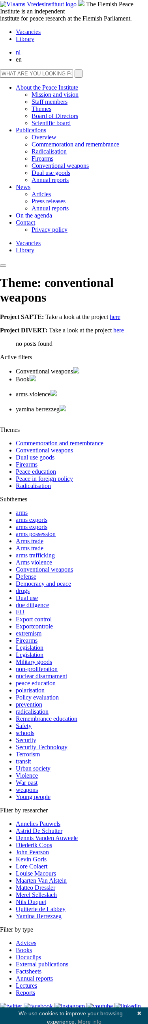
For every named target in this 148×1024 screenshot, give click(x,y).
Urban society (33, 768)
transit (23, 761)
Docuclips (28, 957)
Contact (25, 222)
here (115, 316)
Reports (25, 992)
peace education (36, 683)
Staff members (49, 101)
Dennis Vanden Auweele (47, 838)
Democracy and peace (43, 583)
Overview (44, 137)
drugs (23, 590)
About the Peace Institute (47, 87)
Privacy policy (49, 229)
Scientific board (51, 123)
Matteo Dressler (35, 887)
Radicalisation (49, 151)
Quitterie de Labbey (41, 909)
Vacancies (28, 31)
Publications (31, 130)
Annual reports (50, 179)
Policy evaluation (37, 697)
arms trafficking (35, 555)
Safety (24, 725)
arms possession (36, 534)
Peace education (36, 471)
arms (22, 512)
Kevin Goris (31, 859)
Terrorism (28, 754)
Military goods (34, 661)
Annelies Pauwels (38, 823)
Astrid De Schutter (39, 830)
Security (26, 740)
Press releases (49, 201)
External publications (42, 964)
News (23, 187)
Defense (26, 576)
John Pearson (32, 852)
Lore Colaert (31, 866)
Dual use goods (51, 172)
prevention (29, 704)
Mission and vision (55, 94)
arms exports (31, 519)
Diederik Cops (34, 845)
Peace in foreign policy (44, 478)
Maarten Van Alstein (41, 880)
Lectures (26, 985)
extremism (28, 633)
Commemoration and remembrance (75, 144)
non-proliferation (37, 669)
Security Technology (41, 747)
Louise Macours (36, 873)
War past (26, 782)
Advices (26, 943)
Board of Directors (55, 116)
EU (20, 612)
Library (25, 39)
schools (25, 733)
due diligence (32, 605)
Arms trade (29, 541)
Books (24, 950)
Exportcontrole (34, 626)
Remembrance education (46, 718)
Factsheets (28, 971)
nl (18, 52)
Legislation (29, 647)
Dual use (27, 598)
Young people (33, 796)
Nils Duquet (31, 901)
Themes (41, 108)
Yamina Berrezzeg (39, 916)
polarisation (30, 690)
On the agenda (34, 215)
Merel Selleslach (36, 894)
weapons (27, 789)
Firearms (42, 158)
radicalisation (32, 711)
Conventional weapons (60, 165)
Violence (27, 775)
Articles (41, 194)
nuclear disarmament (41, 676)
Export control (34, 619)
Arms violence (34, 562)
